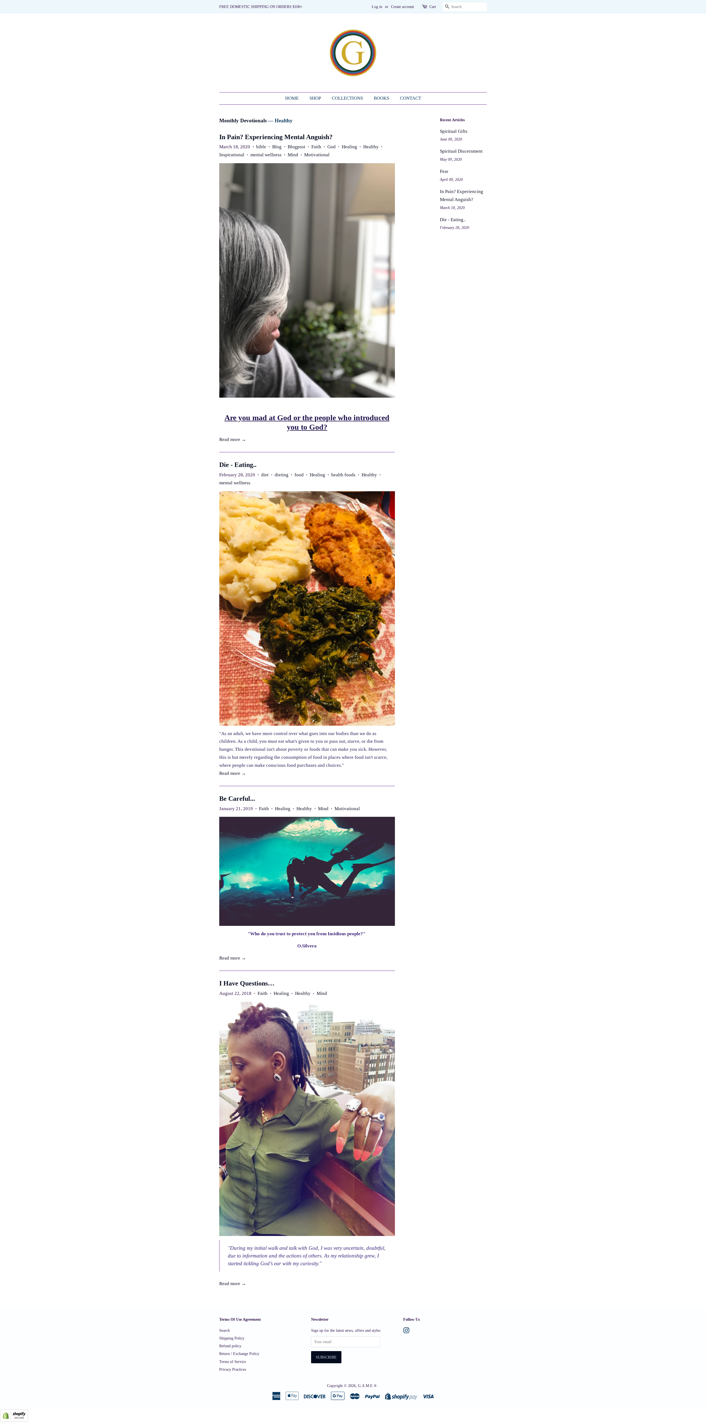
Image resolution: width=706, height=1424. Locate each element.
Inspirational (231, 154)
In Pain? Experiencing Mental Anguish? (276, 137)
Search (224, 1330)
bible (261, 146)
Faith (316, 146)
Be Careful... (237, 798)
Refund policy (230, 1346)
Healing (349, 146)
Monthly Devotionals (243, 120)
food (299, 474)
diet (265, 474)
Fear (444, 171)
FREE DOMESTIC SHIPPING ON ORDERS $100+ (261, 7)
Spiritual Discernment (461, 151)
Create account (402, 7)
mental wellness (266, 154)
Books (381, 98)
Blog (277, 146)
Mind (293, 154)
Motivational (317, 154)
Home (292, 98)
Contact (410, 98)
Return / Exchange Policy (239, 1353)
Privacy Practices (232, 1369)
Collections (347, 98)
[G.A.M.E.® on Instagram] (406, 1331)
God (331, 146)
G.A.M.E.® (368, 1385)
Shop (315, 98)
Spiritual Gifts (453, 131)
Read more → (232, 439)
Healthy (371, 146)
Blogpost (296, 146)
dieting (281, 474)
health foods (343, 474)
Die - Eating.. (237, 464)
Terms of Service (232, 1361)
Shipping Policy (231, 1338)
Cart (432, 7)
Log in (377, 7)
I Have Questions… (246, 983)
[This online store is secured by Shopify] (14, 1420)
